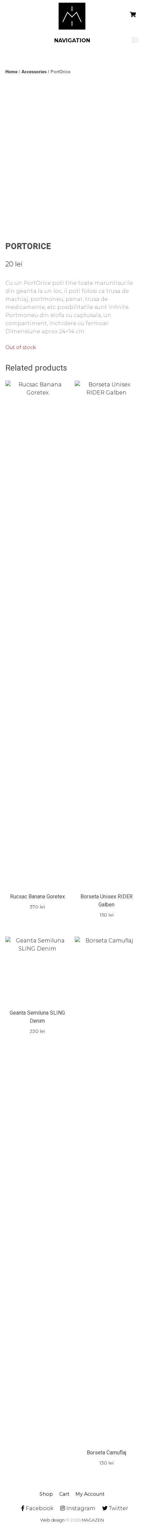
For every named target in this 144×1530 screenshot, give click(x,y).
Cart (64, 1494)
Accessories (34, 71)
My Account (89, 1494)
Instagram (80, 1508)
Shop (46, 1494)
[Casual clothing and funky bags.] (72, 16)
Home (11, 71)
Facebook (39, 1508)
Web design (52, 1520)
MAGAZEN (93, 1520)
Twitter (117, 1508)
